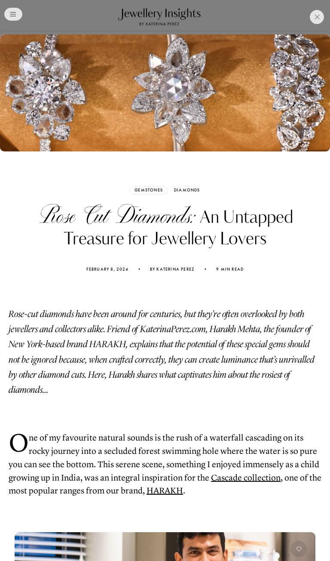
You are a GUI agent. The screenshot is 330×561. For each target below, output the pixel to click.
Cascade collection (246, 477)
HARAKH (165, 490)
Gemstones (148, 190)
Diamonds (187, 190)
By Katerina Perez (172, 269)
